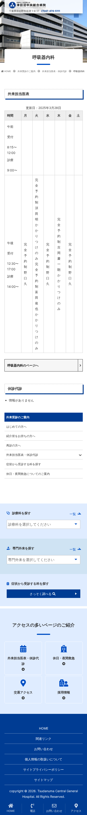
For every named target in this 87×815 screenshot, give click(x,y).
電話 (32, 811)
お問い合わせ (43, 749)
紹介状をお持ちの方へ (20, 436)
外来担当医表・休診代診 (22, 455)
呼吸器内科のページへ (23, 365)
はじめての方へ (16, 426)
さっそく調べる (41, 594)
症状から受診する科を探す (23, 464)
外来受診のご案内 (17, 417)
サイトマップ (43, 780)
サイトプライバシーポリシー (43, 769)
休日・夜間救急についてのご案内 (28, 474)
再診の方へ (13, 445)
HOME (43, 728)
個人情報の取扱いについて (43, 759)
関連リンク (43, 738)
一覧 (73, 514)
